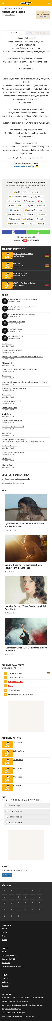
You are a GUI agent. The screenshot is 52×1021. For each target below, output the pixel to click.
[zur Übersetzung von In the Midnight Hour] (48, 673)
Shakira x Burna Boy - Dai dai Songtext (15, 1001)
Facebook (5, 978)
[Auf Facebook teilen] (14, 232)
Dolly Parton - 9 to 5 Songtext (11, 1009)
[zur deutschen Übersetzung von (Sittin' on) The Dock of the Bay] (47, 285)
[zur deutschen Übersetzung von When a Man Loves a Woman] (47, 255)
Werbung (5, 932)
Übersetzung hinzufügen (38, 33)
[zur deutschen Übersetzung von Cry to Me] (47, 265)
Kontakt (4, 940)
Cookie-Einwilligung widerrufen (12, 966)
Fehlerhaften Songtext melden (26, 237)
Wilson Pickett (10, 15)
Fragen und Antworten (9, 955)
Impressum (6, 963)
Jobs (3, 936)
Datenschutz (6, 959)
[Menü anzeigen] (3, 2)
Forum (4, 951)
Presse (4, 928)
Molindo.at (5, 982)
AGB (13, 959)
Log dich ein (6, 479)
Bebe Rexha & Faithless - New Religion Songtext (18, 1016)
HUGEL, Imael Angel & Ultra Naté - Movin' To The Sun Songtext (23, 997)
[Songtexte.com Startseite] (26, 3)
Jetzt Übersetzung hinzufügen (24, 166)
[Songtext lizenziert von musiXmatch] (26, 240)
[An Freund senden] (38, 232)
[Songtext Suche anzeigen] (48, 2)
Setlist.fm (5, 986)
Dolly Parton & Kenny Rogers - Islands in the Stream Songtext (22, 1005)
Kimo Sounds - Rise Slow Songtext (13, 1012)
